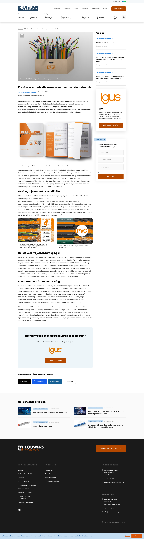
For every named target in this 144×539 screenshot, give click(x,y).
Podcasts (67, 8)
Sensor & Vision (85, 18)
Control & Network (48, 18)
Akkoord (136, 536)
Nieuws (21, 17)
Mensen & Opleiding (25, 502)
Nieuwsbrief (95, 8)
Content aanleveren (52, 481)
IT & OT (115, 18)
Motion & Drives (33, 18)
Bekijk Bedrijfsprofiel (110, 125)
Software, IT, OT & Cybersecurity (24, 497)
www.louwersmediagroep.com (115, 522)
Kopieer (70, 381)
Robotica (21, 477)
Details (127, 536)
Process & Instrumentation (67, 18)
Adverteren (85, 8)
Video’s (76, 8)
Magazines (57, 8)
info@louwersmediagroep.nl (114, 482)
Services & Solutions (100, 18)
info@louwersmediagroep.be (114, 512)
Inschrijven (111, 176)
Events (105, 8)
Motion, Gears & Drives (27, 92)
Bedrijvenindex (119, 8)
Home (20, 29)
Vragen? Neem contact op (109, 448)
